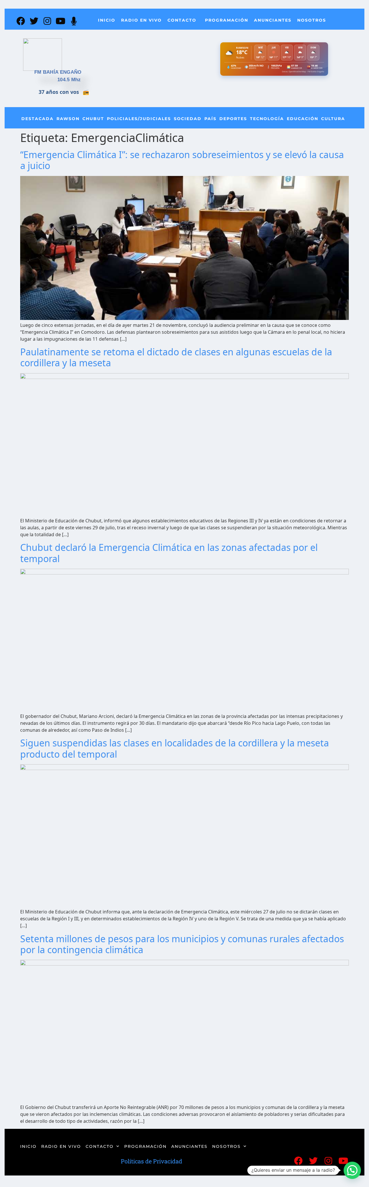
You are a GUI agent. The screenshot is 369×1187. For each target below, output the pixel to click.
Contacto (181, 20)
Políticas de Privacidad (151, 1161)
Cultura (333, 118)
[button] (352, 1170)
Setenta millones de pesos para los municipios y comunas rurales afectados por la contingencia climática (182, 944)
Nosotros (311, 20)
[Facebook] (20, 21)
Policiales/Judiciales (139, 118)
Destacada (37, 118)
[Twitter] (34, 21)
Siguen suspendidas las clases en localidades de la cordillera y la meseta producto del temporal (174, 748)
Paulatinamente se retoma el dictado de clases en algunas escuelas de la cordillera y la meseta (176, 357)
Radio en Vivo (141, 20)
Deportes (233, 118)
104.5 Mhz (69, 79)
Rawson (68, 118)
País (210, 118)
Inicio (106, 20)
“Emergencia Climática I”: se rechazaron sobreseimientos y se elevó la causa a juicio (182, 160)
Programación (226, 20)
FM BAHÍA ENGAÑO (58, 72)
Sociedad (188, 118)
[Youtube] (60, 21)
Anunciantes (272, 20)
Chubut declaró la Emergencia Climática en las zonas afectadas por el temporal (169, 552)
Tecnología (267, 118)
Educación (302, 118)
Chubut (93, 118)
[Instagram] (47, 21)
